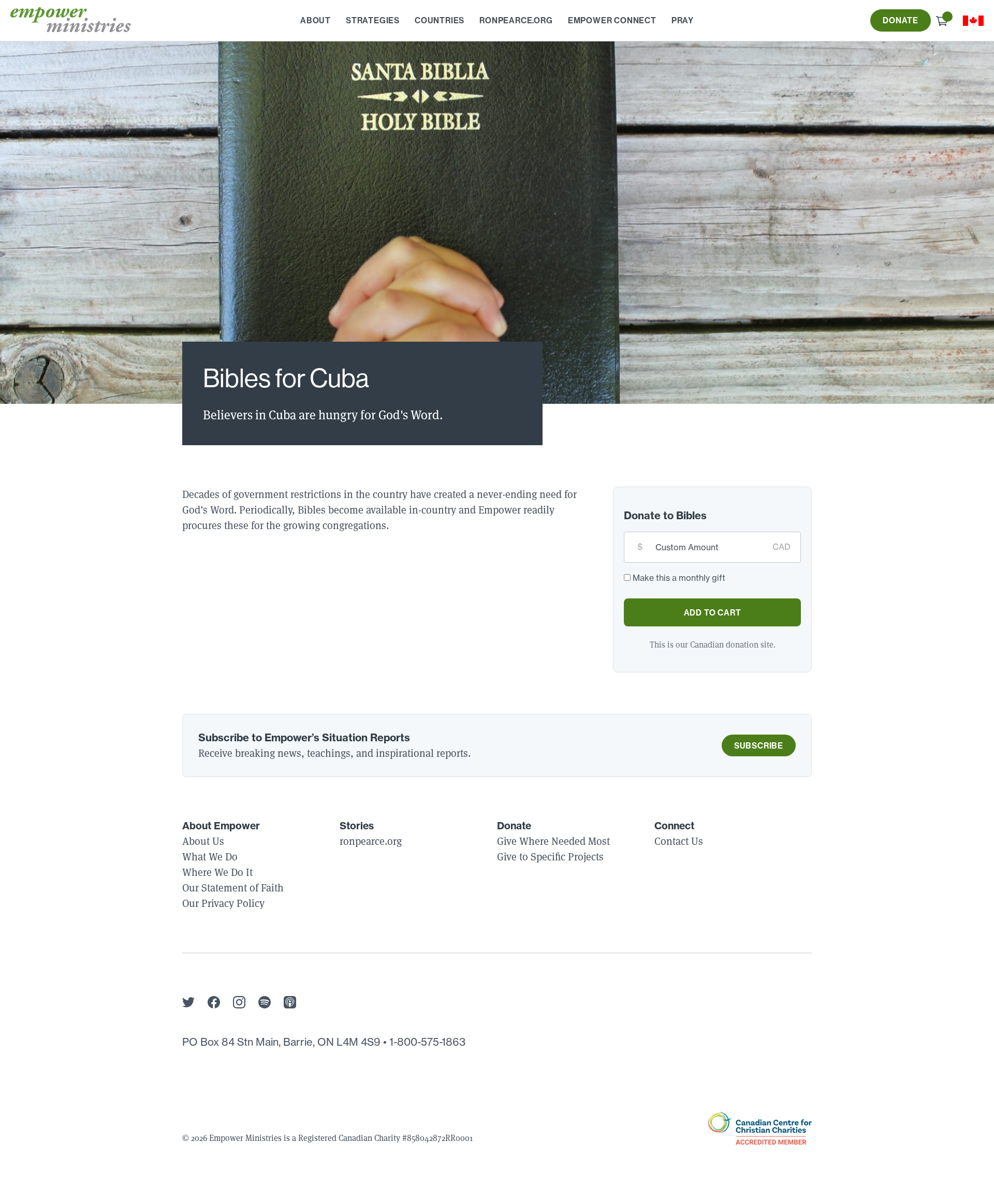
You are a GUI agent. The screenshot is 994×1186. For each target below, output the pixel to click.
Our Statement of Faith (233, 888)
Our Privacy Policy (223, 903)
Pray (682, 20)
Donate (900, 20)
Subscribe (758, 745)
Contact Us (678, 841)
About (315, 20)
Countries (439, 20)
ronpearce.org (515, 20)
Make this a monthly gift (679, 578)
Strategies (373, 20)
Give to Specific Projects (550, 856)
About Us (203, 841)
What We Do (210, 856)
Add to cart (712, 612)
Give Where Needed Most (553, 841)
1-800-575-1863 (427, 1041)
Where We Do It (217, 872)
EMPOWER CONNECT (612, 20)
